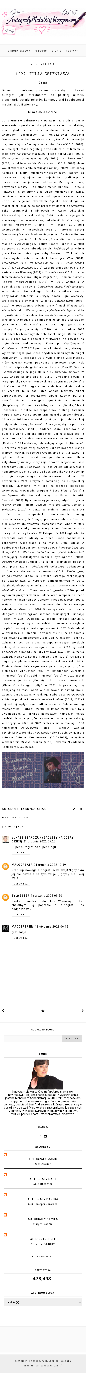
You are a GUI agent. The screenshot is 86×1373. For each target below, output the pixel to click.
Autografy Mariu (43, 1159)
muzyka (24, 817)
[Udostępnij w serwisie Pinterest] (81, 810)
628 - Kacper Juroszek (43, 1204)
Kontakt (72, 51)
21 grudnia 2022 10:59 (50, 864)
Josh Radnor (43, 1163)
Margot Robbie (43, 1224)
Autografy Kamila (43, 1219)
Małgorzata (22, 864)
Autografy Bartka (42, 1199)
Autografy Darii (42, 1179)
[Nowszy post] (3, 1010)
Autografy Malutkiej (45, 1361)
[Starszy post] (83, 1010)
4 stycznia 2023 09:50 (46, 895)
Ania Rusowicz (43, 1184)
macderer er (23, 926)
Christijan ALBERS (43, 1244)
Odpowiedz (21, 853)
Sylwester (20, 895)
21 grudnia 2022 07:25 (39, 841)
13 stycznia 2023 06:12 (51, 926)
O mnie (56, 51)
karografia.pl (50, 1366)
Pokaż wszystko (42, 1257)
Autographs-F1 (42, 1239)
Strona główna (19, 51)
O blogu (41, 51)
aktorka (11, 817)
